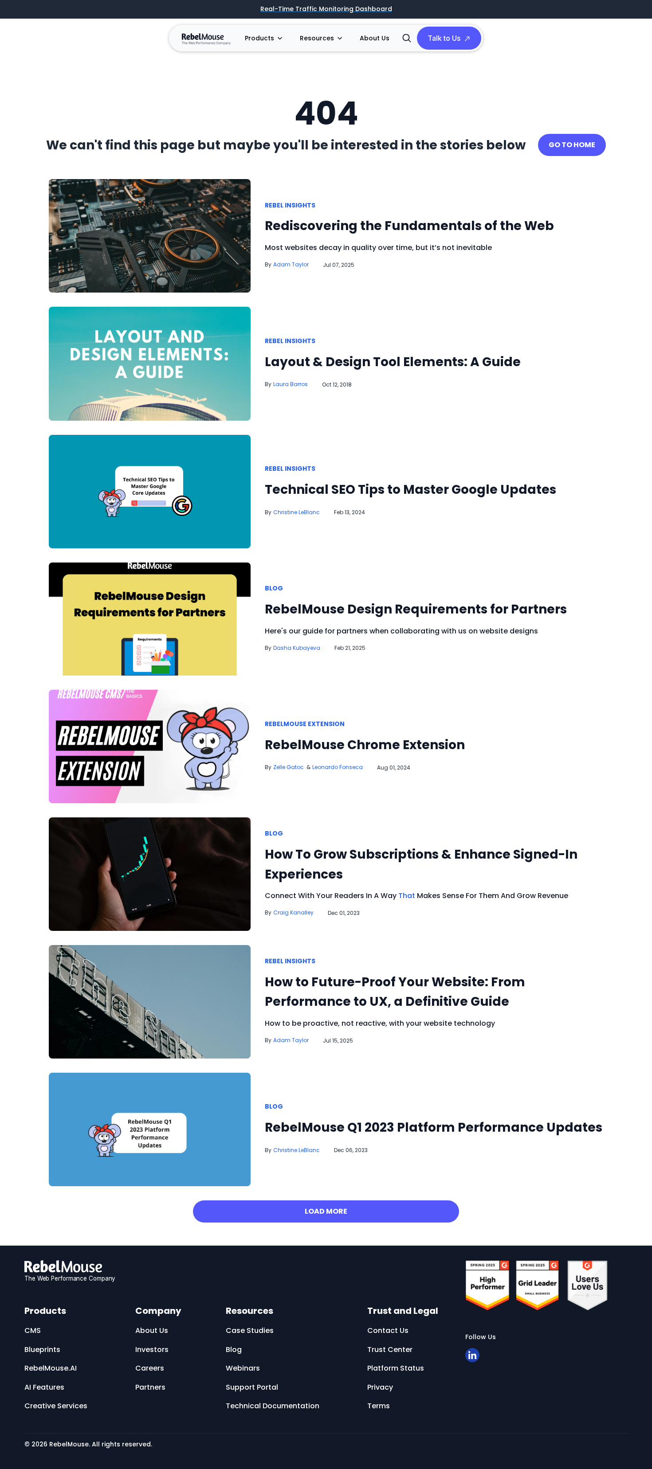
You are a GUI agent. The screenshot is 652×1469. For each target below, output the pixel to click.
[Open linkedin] (472, 1355)
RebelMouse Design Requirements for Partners (416, 609)
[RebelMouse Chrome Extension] (150, 746)
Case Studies (250, 1330)
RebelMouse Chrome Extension (365, 745)
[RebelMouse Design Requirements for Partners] (150, 618)
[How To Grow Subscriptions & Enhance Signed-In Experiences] (150, 873)
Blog (274, 589)
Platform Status (395, 1368)
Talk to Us (444, 38)
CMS (32, 1330)
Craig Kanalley (293, 912)
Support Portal (252, 1387)
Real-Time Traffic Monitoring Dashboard (326, 9)
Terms (378, 1406)
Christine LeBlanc (296, 512)
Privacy (380, 1387)
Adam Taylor (291, 264)
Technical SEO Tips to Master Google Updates (410, 489)
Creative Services (55, 1406)
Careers (149, 1368)
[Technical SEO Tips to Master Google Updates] (150, 491)
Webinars (329, 161)
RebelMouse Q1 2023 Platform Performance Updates (433, 1127)
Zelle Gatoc (288, 767)
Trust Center (389, 1349)
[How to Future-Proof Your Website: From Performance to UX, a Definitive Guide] (150, 1001)
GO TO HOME (572, 145)
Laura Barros (290, 384)
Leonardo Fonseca (337, 767)
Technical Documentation (272, 1406)
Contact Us (387, 1330)
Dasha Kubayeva (296, 648)
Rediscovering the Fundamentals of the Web (409, 225)
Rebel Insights (290, 206)
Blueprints (42, 1349)
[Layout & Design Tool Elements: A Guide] (150, 363)
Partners (150, 1387)
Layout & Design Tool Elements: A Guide (393, 362)
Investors (152, 1349)
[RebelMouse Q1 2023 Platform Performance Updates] (150, 1129)
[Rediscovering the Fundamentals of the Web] (150, 235)
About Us (374, 38)
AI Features (44, 1387)
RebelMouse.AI (50, 1368)
